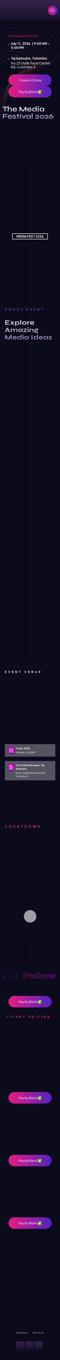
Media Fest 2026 (30, 236)
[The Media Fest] (26, 10)
